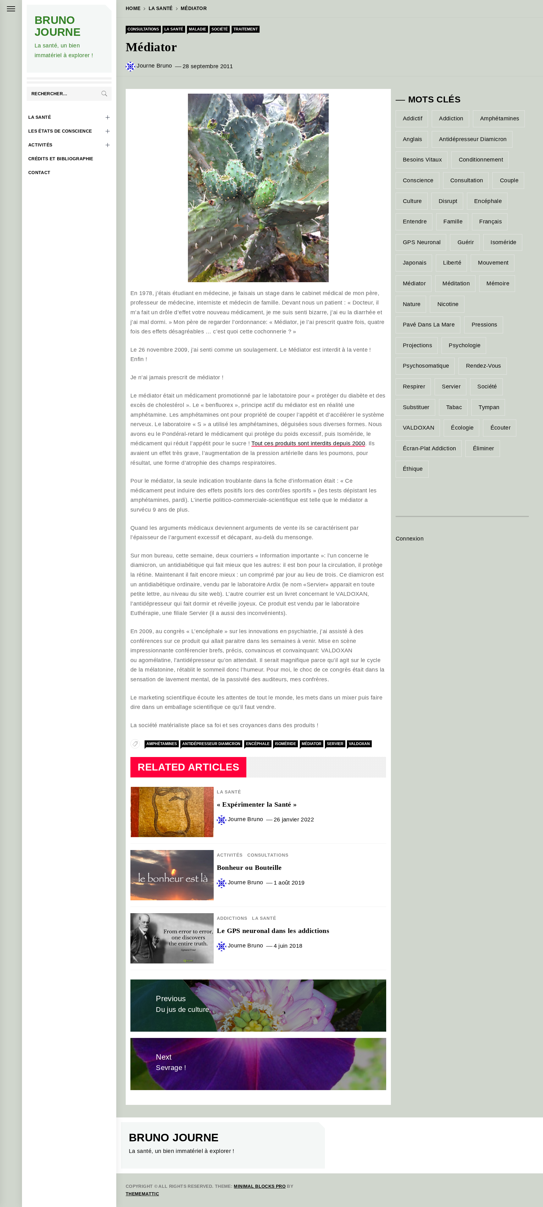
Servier (335, 744)
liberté (452, 263)
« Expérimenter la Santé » (257, 804)
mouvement (493, 263)
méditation (456, 283)
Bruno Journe (57, 26)
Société (219, 29)
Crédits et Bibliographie (60, 158)
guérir (466, 242)
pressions (484, 324)
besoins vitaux (422, 159)
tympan (489, 407)
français (490, 221)
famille (453, 221)
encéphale (258, 744)
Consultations (143, 29)
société (487, 386)
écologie (462, 428)
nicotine (448, 304)
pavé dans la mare (429, 324)
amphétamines (161, 744)
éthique (413, 469)
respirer (414, 386)
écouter (501, 428)
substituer (416, 407)
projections (417, 345)
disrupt (448, 201)
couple (509, 180)
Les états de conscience (60, 131)
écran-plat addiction (429, 448)
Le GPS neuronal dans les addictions (273, 931)
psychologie (464, 345)
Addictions (232, 918)
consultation (466, 180)
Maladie (197, 29)
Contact (39, 172)
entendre (415, 221)
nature (411, 304)
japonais (414, 263)
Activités (40, 144)
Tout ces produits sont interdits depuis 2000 (308, 443)
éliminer (483, 448)
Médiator (311, 744)
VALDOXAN (359, 744)
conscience (418, 180)
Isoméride (285, 744)
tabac (454, 407)
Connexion (410, 538)
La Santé (39, 117)
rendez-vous (483, 366)
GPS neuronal (422, 242)
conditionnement (481, 159)
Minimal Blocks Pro (259, 1186)
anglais (412, 139)
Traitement (245, 29)
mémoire (497, 283)
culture (412, 201)
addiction (451, 118)
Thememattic (142, 1193)
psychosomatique (426, 366)
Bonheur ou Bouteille (249, 867)
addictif (412, 118)
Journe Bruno (154, 66)
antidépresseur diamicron (211, 744)
